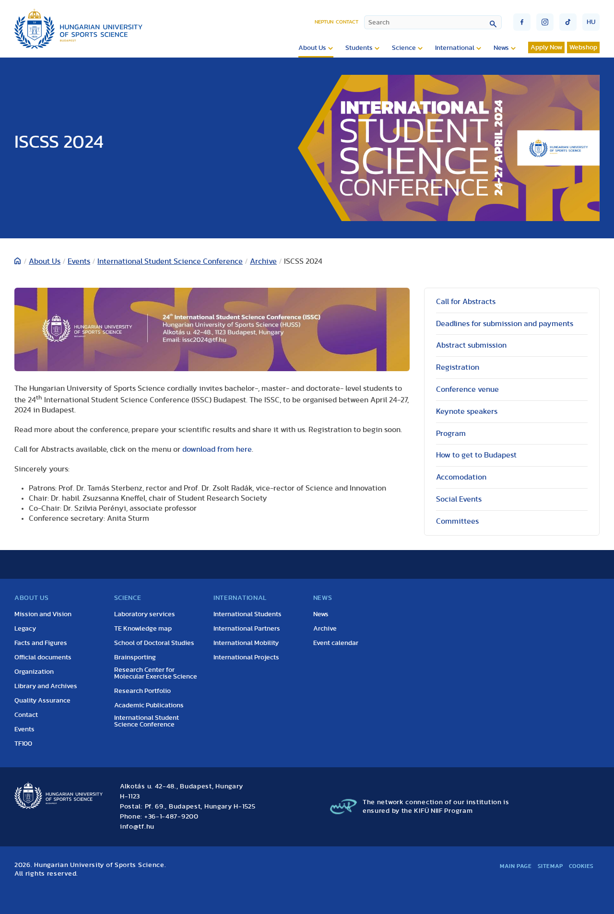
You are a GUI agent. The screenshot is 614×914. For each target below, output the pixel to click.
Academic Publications (149, 705)
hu (591, 22)
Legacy (25, 628)
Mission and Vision (42, 614)
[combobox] (433, 22)
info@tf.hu (137, 826)
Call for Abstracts (466, 301)
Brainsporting (135, 657)
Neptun (324, 21)
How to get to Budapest (476, 455)
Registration (457, 367)
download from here (217, 449)
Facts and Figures (40, 643)
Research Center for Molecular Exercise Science (155, 673)
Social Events (459, 499)
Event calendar (335, 643)
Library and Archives (45, 686)
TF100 (23, 743)
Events (79, 261)
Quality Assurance (42, 700)
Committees (457, 521)
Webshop (583, 47)
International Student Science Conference (170, 261)
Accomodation (461, 477)
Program (451, 433)
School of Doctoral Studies (154, 643)
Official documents (42, 657)
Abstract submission (471, 345)
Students (359, 48)
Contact (347, 21)
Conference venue (467, 389)
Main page (515, 866)
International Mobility (246, 643)
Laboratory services (144, 614)
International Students (247, 614)
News (501, 48)
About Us (312, 48)
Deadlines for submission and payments (504, 324)
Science (404, 48)
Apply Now (546, 47)
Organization (34, 671)
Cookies (581, 866)
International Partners (246, 628)
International (454, 48)
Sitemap (550, 866)
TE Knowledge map (143, 628)
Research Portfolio (142, 691)
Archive (263, 261)
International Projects (246, 657)
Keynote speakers (466, 411)
